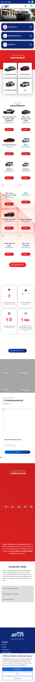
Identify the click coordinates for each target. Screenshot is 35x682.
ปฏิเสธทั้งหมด (17, 678)
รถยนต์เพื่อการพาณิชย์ (10, 90)
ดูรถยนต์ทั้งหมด (19, 265)
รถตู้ (25, 90)
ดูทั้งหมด (7, 404)
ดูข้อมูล (8, 129)
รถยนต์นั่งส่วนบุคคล (10, 74)
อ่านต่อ (17, 452)
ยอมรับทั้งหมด (17, 669)
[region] (17, 667)
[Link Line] (32, 1)
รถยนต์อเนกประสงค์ (24, 74)
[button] (32, 11)
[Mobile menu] (25, 6)
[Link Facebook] (29, 1)
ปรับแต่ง (17, 674)
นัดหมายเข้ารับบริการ (18, 351)
